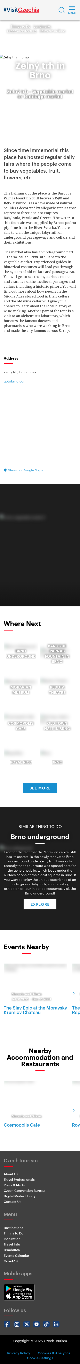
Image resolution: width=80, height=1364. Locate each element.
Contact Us (12, 1201)
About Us (11, 1174)
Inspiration (12, 1239)
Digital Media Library (19, 1196)
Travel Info (12, 1244)
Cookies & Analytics (54, 1353)
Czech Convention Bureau (24, 1190)
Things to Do (20, 26)
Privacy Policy (18, 1353)
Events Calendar (16, 1255)
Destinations (13, 1228)
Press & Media (14, 1185)
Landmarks (42, 26)
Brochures (12, 1250)
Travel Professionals (19, 1179)
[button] (61, 10)
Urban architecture (21, 31)
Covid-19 (11, 1261)
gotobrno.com (15, 381)
